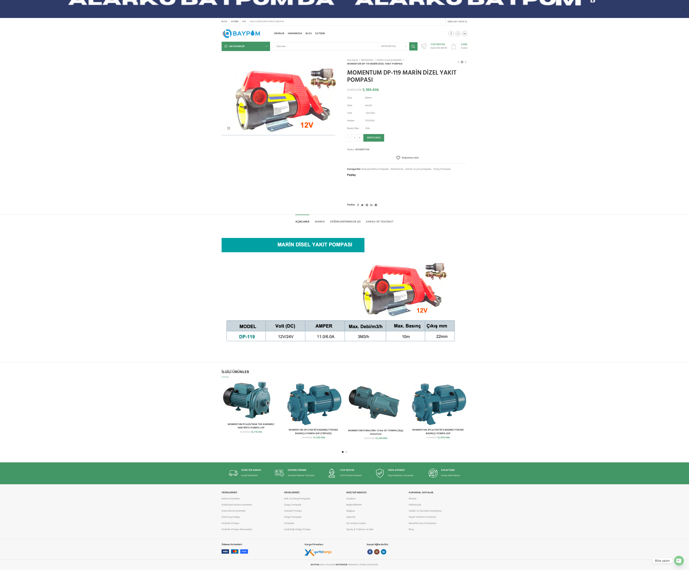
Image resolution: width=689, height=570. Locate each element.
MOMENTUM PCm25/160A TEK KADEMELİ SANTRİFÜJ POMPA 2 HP (251, 426)
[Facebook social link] (451, 33)
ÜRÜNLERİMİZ (229, 493)
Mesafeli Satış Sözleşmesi (422, 523)
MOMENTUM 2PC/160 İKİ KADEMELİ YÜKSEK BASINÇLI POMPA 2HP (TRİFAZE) (313, 432)
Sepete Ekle (374, 138)
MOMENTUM (362, 150)
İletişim (412, 499)
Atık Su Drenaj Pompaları (297, 499)
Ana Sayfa (352, 60)
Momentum (367, 60)
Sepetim (350, 517)
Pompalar (289, 523)
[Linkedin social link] (464, 33)
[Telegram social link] (376, 205)
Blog (411, 529)
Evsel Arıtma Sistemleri (234, 511)
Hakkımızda (415, 505)
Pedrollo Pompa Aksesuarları (237, 529)
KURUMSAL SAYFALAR (421, 493)
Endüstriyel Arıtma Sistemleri (237, 505)
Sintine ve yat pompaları (389, 60)
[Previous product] (458, 62)
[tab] (302, 220)
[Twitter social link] (362, 205)
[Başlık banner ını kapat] (684, 9)
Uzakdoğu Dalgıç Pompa (297, 529)
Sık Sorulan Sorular (356, 523)
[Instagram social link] (458, 33)
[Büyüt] (228, 128)
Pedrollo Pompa (230, 523)
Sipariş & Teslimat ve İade (359, 529)
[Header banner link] (339, 9)
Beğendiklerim (354, 505)
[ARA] (413, 46)
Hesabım (350, 499)
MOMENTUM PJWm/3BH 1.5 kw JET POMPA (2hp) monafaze (375, 432)
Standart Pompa (293, 511)
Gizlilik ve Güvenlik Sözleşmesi (425, 511)
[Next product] (465, 62)
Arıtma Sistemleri (231, 499)
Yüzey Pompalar (442, 169)
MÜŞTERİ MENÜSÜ (356, 493)
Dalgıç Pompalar (292, 505)
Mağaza (350, 511)
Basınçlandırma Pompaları (375, 169)
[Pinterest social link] (367, 205)
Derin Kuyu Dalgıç (231, 517)
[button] (268, 387)
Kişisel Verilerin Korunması (422, 517)
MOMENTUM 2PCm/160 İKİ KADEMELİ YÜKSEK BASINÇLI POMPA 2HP (438, 432)
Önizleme (277, 387)
